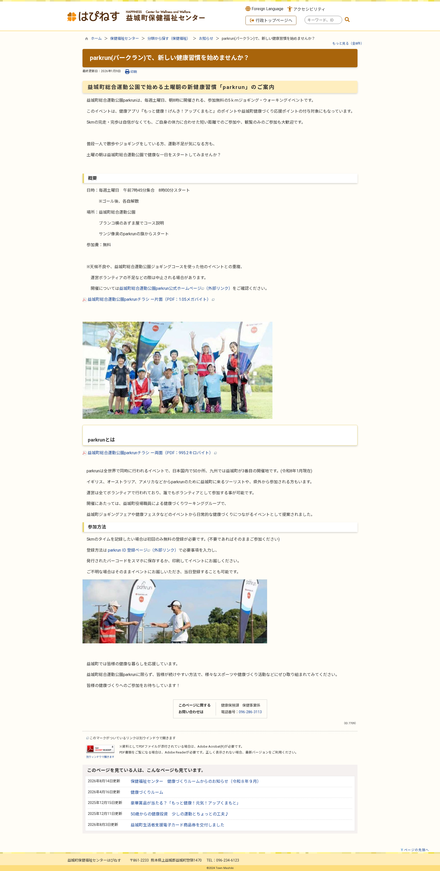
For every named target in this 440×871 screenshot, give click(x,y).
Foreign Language (267, 8)
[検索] (347, 20)
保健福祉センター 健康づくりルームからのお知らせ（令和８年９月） (196, 781)
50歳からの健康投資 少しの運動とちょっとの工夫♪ (180, 814)
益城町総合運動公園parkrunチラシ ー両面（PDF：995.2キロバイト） (150, 452)
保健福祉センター (124, 38)
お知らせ (206, 38)
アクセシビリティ (309, 9)
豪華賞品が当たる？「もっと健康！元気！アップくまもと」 (186, 803)
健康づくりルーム (147, 792)
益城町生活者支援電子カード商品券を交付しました (177, 825)
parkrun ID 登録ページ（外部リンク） (143, 550)
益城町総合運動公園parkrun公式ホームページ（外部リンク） (175, 288)
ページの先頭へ (416, 850)
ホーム (96, 38)
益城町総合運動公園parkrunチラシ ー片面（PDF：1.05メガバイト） (149, 299)
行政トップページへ (273, 20)
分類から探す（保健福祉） (168, 38)
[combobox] (323, 20)
